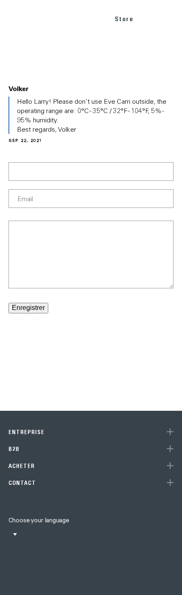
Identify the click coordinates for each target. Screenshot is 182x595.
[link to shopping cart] (150, 17)
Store (124, 19)
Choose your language (38, 520)
